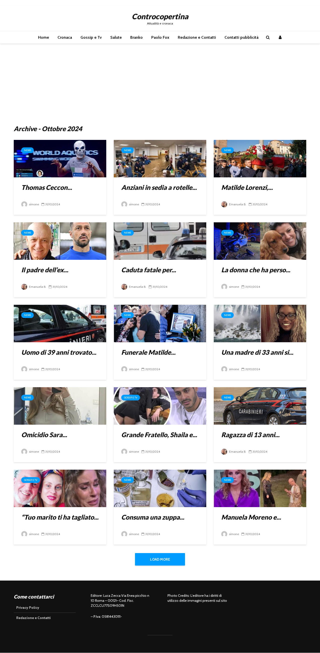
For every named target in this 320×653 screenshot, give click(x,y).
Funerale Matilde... (148, 352)
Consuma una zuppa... (152, 517)
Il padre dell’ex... (44, 270)
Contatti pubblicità (241, 37)
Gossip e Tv (91, 37)
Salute (116, 37)
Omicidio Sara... (44, 435)
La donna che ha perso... (255, 270)
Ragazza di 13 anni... (250, 435)
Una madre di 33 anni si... (257, 352)
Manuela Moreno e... (251, 517)
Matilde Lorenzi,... (247, 187)
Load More (160, 559)
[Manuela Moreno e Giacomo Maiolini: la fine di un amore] (260, 488)
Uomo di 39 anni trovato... (58, 352)
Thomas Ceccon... (46, 187)
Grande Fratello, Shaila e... (159, 435)
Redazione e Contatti (197, 37)
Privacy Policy (27, 607)
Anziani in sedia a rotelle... (159, 187)
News (27, 150)
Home (43, 37)
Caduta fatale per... (148, 270)
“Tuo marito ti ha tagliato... (59, 517)
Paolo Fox (160, 37)
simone (33, 204)
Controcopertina (160, 16)
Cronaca (65, 37)
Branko (136, 37)
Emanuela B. (237, 204)
